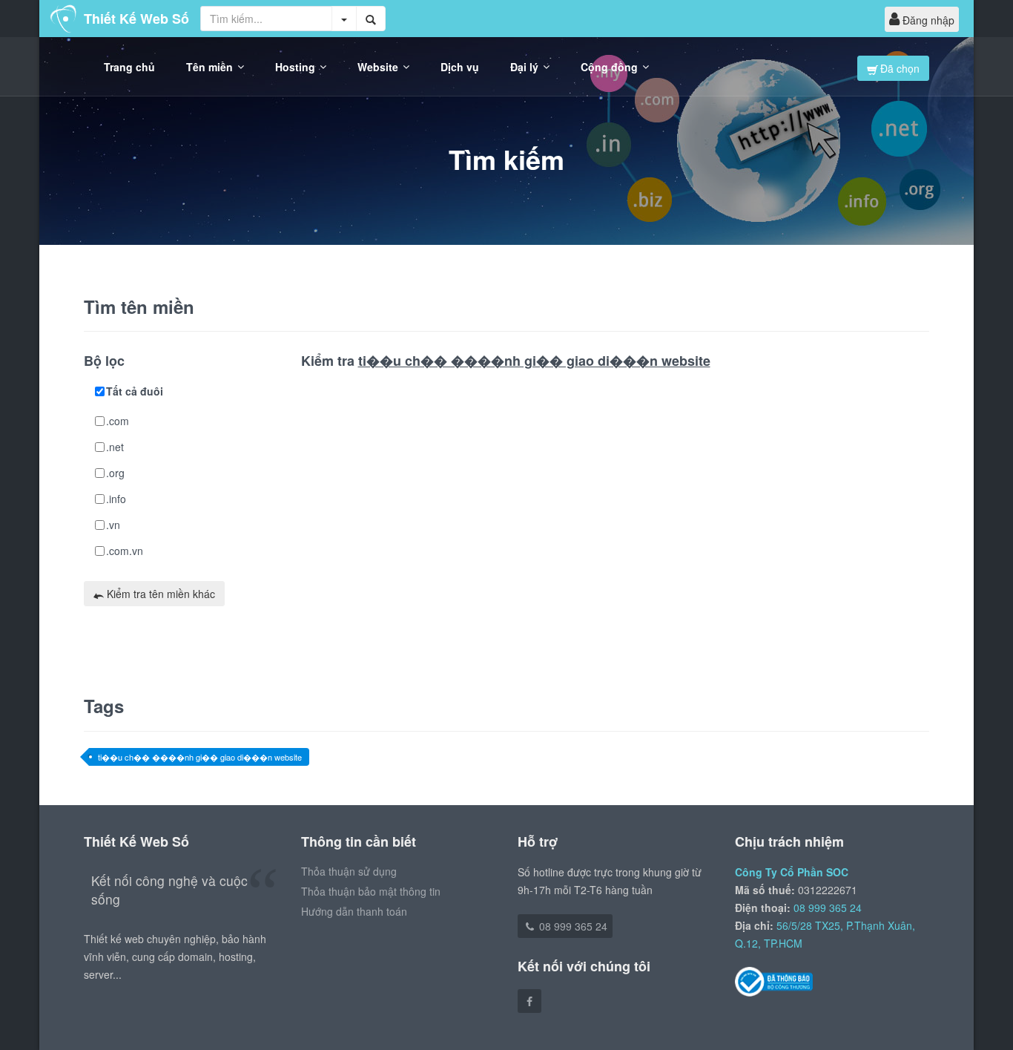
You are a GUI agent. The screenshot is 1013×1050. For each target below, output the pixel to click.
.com (117, 420)
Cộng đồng (609, 66)
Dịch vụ (459, 66)
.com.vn (124, 550)
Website (377, 66)
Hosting (295, 66)
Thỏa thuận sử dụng (349, 871)
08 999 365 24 (571, 926)
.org (115, 472)
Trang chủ (129, 66)
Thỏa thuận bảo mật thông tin (370, 891)
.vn (113, 524)
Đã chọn (898, 68)
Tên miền (209, 66)
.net (115, 446)
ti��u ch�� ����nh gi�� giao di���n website (200, 757)
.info (116, 498)
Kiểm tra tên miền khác (159, 593)
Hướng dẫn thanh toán (354, 911)
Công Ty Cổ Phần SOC (791, 871)
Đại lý (524, 66)
